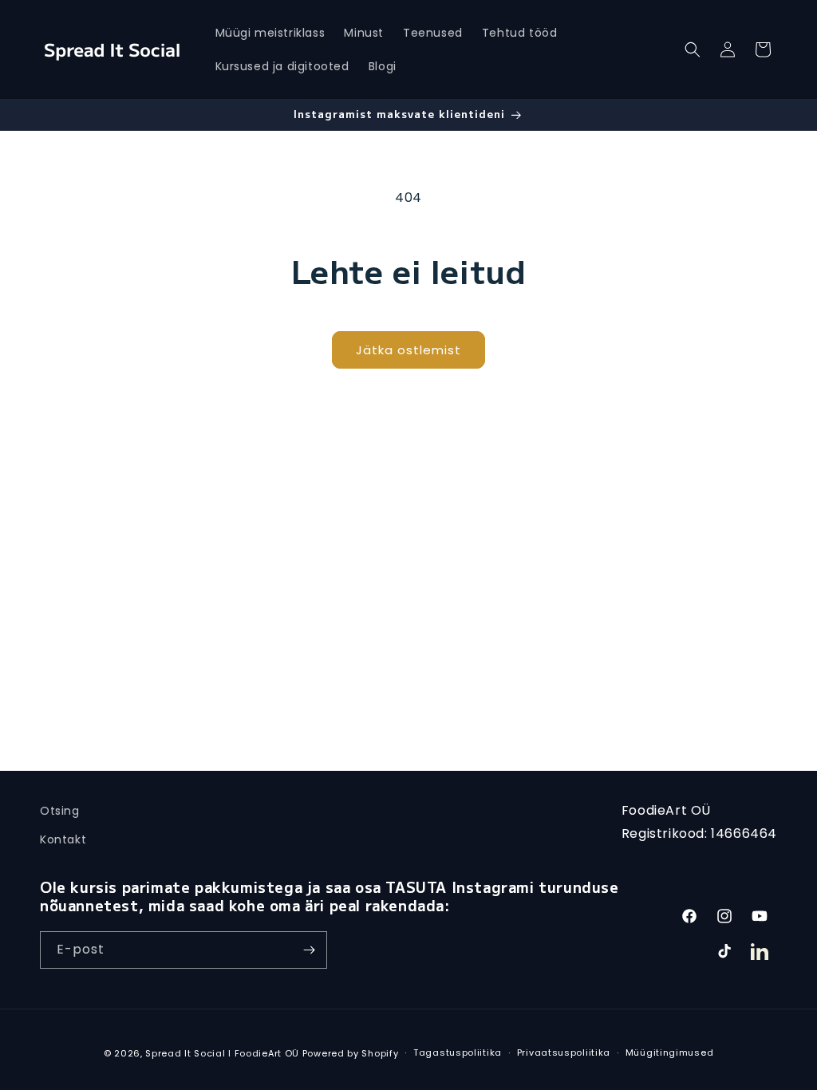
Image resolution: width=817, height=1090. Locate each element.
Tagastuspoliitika (457, 1052)
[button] (692, 49)
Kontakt (63, 839)
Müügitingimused (670, 1052)
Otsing (60, 811)
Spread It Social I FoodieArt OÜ (222, 1053)
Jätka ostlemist (408, 350)
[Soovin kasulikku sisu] (308, 950)
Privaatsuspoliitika (563, 1052)
